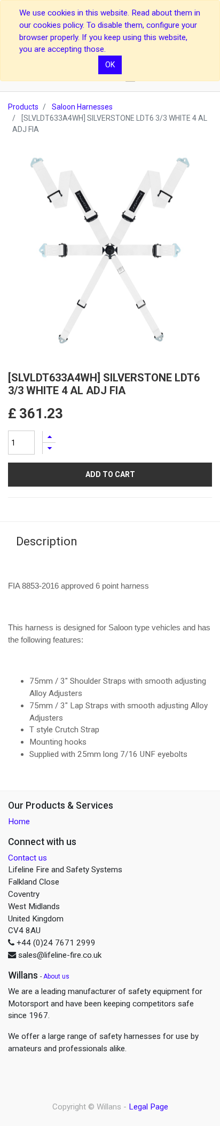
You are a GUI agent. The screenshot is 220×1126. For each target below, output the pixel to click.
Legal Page (148, 1107)
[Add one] (49, 436)
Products (23, 107)
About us (56, 976)
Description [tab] (46, 541)
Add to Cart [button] (110, 474)
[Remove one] (49, 448)
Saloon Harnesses (82, 107)
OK (110, 64)
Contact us (27, 858)
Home (19, 821)
